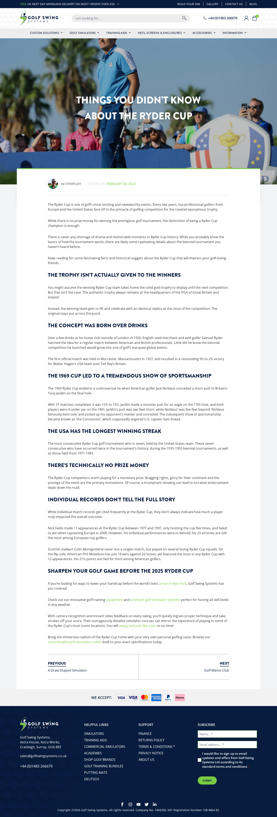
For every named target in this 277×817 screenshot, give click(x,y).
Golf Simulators (83, 33)
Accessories (202, 33)
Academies (93, 753)
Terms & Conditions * (156, 746)
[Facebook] (122, 804)
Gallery (212, 4)
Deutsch (91, 779)
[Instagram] (130, 804)
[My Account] (248, 18)
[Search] (184, 18)
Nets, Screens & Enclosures (160, 33)
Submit (207, 780)
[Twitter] (147, 804)
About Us (146, 759)
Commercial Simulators (104, 746)
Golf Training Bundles (103, 766)
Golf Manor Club (216, 670)
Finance (145, 733)
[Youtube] (138, 804)
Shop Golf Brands (99, 759)
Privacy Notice (150, 753)
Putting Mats (95, 772)
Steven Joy (71, 184)
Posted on (112, 184)
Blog (253, 4)
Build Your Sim (188, 4)
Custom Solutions (44, 33)
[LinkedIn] (155, 804)
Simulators (94, 733)
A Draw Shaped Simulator (67, 670)
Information (233, 33)
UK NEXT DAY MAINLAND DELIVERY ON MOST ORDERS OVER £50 (67, 4)
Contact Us (234, 4)
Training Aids (116, 33)
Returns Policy (151, 740)
